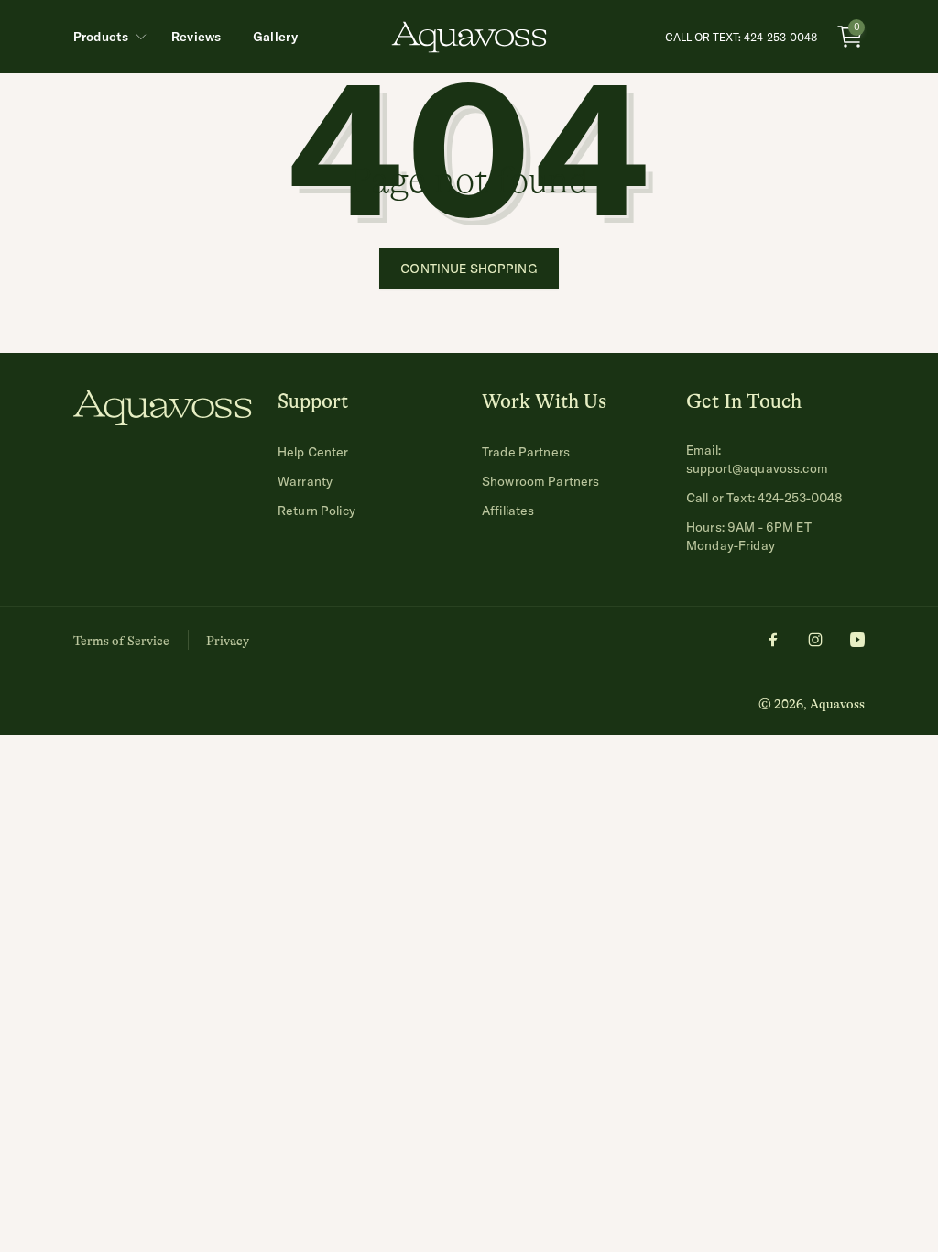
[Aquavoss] (162, 420)
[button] (106, 36)
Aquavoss (837, 704)
